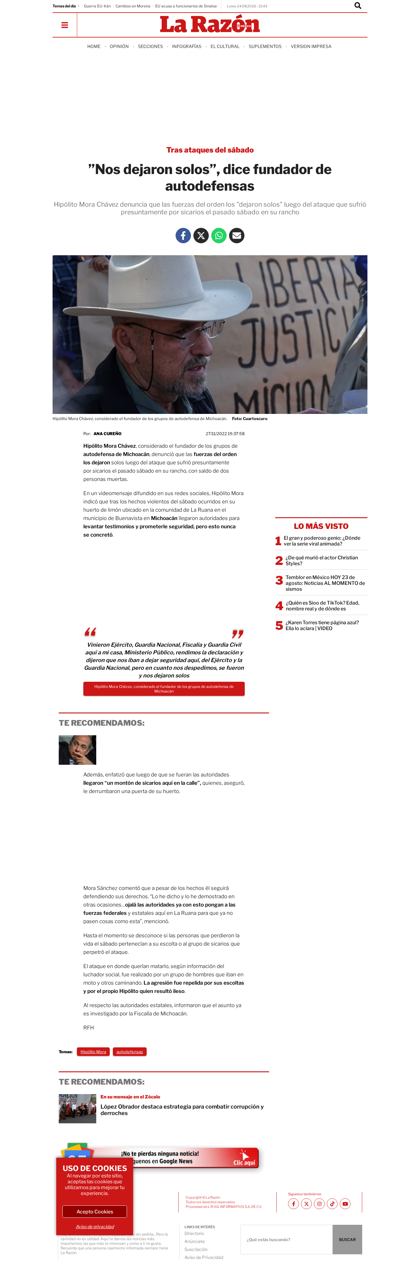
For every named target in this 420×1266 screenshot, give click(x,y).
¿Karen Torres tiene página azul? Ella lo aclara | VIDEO (322, 625)
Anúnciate (194, 1241)
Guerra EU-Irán (97, 6)
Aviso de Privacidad (203, 1257)
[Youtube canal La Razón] (345, 1203)
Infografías (186, 46)
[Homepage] (210, 24)
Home (94, 46)
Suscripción (196, 1249)
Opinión (119, 46)
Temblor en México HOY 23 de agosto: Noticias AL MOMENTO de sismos (325, 583)
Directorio (194, 1233)
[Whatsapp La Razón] (219, 235)
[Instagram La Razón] (319, 1203)
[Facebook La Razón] (183, 235)
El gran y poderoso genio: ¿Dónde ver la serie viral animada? (322, 541)
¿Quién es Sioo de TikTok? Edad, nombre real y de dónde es (322, 606)
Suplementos (265, 46)
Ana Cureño (107, 433)
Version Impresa (311, 46)
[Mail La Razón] (236, 235)
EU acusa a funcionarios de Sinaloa (186, 6)
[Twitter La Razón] (201, 235)
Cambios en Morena (133, 6)
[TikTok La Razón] (332, 1203)
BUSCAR (347, 1239)
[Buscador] (358, 6)
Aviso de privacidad (95, 1226)
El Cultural (225, 46)
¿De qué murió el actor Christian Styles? (322, 560)
